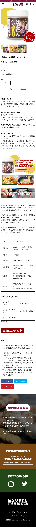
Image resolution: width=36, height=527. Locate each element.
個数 (2, 79)
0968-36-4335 (22, 459)
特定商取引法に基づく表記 (18, 512)
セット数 (3, 70)
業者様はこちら (18, 408)
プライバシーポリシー (18, 516)
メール (21, 136)
